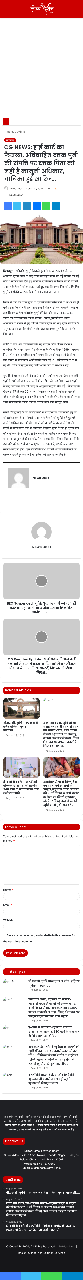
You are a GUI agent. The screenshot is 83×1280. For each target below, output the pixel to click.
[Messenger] (37, 206)
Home (10, 131)
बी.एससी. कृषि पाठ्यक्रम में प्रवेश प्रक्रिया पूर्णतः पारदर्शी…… (20, 726)
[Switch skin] (71, 10)
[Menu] (5, 10)
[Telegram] (56, 206)
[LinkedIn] (27, 206)
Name (8, 889)
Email (7, 904)
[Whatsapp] (61, 1263)
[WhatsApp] (46, 206)
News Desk (15, 188)
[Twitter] (17, 206)
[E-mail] (10, 500)
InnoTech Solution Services (48, 1252)
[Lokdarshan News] (41, 9)
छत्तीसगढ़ (21, 131)
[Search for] (78, 10)
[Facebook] (8, 206)
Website (8, 920)
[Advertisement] (41, 74)
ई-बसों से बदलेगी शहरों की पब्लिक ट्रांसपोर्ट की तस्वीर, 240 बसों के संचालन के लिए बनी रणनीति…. (21, 787)
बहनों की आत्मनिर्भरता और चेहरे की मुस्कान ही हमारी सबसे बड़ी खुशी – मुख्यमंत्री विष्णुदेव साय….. (51, 1079)
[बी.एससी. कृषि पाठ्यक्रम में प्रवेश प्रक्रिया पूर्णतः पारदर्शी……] (21, 708)
